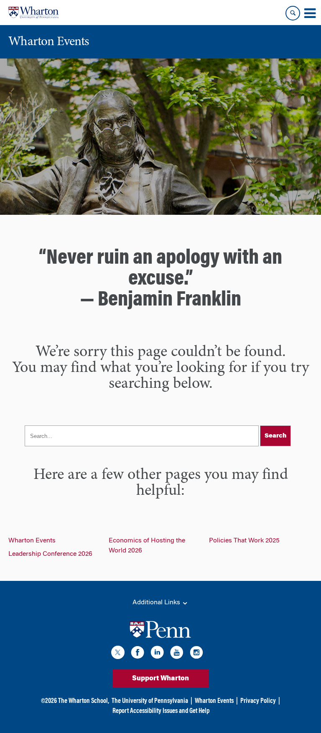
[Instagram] (196, 654)
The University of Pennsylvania (150, 701)
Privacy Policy (258, 701)
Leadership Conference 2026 (50, 554)
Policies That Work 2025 (244, 540)
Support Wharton (160, 678)
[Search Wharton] (292, 13)
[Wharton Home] (33, 12)
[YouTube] (176, 654)
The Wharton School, (83, 701)
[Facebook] (137, 654)
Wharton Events (32, 540)
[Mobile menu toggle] (310, 13)
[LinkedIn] (157, 654)
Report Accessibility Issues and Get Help (160, 711)
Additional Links (157, 602)
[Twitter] (118, 654)
